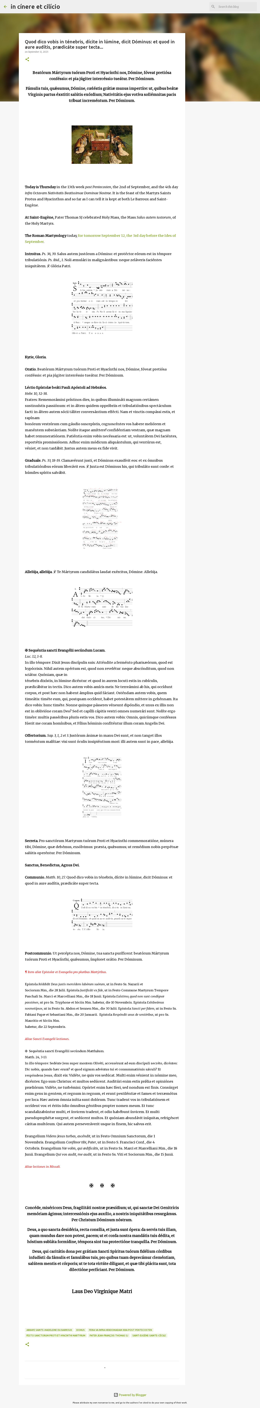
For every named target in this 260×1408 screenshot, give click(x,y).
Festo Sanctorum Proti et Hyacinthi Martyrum (55, 1335)
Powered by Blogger (132, 1395)
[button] (27, 59)
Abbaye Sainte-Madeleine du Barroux (49, 1330)
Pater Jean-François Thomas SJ (109, 1335)
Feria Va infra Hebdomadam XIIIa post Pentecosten (120, 1330)
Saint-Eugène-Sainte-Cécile (149, 1335)
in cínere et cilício (35, 6)
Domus (80, 1330)
